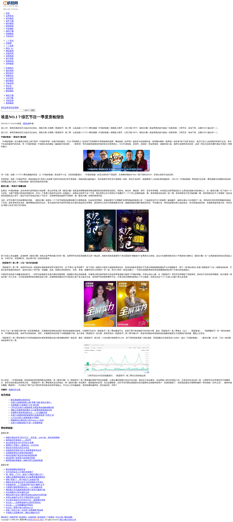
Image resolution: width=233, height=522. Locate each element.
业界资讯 (10, 16)
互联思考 (10, 53)
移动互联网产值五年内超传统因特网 (21, 455)
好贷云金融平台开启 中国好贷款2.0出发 (23, 497)
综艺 (15, 390)
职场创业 (10, 61)
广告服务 (50, 517)
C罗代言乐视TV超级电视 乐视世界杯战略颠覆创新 (32, 407)
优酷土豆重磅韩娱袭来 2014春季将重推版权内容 (31, 410)
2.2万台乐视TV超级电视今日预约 (25, 418)
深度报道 (10, 56)
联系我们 (23, 517)
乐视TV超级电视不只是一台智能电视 (26, 423)
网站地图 (68, 517)
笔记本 (9, 86)
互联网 (9, 43)
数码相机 (10, 91)
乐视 (18, 390)
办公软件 (10, 78)
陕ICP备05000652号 (68, 520)
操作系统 (10, 71)
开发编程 (10, 28)
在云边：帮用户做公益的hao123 (19, 507)
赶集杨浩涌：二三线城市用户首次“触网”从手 (25, 485)
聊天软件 (10, 73)
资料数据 (10, 64)
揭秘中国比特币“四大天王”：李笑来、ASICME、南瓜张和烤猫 (33, 437)
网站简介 (5, 517)
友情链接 (41, 517)
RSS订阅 (59, 517)
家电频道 (10, 26)
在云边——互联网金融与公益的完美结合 (23, 502)
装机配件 (10, 88)
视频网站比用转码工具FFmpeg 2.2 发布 (27, 420)
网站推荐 (10, 51)
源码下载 (10, 31)
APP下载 (9, 98)
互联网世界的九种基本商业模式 (19, 453)
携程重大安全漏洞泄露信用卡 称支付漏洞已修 (25, 490)
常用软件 (10, 68)
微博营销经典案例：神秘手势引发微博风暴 (24, 460)
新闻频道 (10, 103)
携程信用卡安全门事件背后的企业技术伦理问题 (26, 495)
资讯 (3, 107)
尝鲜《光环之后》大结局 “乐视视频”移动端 (24, 510)
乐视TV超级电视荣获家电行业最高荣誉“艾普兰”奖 (32, 415)
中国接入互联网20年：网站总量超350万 (23, 513)
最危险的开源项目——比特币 (18, 440)
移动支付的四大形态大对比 (17, 448)
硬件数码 (10, 81)
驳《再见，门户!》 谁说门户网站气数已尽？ (25, 474)
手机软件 (10, 36)
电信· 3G (9, 48)
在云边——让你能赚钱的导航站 (19, 505)
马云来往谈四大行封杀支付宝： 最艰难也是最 (25, 500)
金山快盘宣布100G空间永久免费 (19, 443)
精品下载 (10, 95)
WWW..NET (35, 520)
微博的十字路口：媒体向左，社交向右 (22, 445)
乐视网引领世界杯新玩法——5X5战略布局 (29, 413)
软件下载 (10, 21)
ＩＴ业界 (10, 46)
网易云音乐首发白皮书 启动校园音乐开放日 (24, 482)
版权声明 (14, 517)
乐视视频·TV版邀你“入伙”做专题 (25, 405)
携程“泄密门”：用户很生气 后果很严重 (22, 480)
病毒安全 (10, 76)
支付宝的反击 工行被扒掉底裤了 (19, 472)
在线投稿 (32, 517)
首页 (8, 13)
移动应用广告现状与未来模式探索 (20, 458)
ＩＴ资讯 (10, 41)
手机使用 (10, 83)
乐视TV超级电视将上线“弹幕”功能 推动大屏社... (31, 402)
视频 (11, 390)
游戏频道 (10, 34)
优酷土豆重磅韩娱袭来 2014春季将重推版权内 (25, 477)
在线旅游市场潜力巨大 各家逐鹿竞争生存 (23, 450)
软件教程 (10, 18)
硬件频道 (10, 23)
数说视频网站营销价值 (20, 400)
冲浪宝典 (10, 100)
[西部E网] (11, 9)
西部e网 (26, 123)
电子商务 (10, 58)
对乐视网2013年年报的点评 (17, 492)
